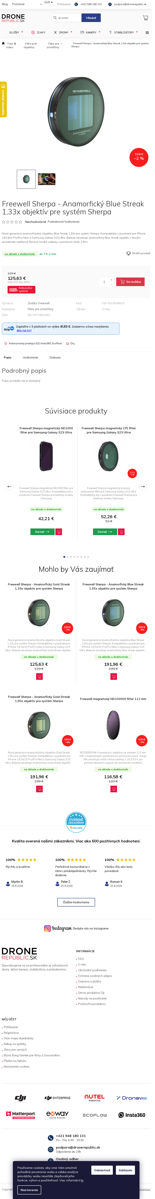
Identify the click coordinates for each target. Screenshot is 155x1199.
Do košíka (133, 282)
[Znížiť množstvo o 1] (111, 284)
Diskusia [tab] (55, 357)
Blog (5, 4)
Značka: (39, 303)
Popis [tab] (7, 357)
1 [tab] (64, 557)
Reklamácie (85, 987)
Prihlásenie (11, 1027)
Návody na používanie (92, 998)
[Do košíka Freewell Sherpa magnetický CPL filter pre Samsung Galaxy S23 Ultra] (121, 531)
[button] (39, 676)
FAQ (81, 959)
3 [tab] (71, 557)
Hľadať (91, 18)
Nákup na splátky (15, 1044)
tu (82, 1180)
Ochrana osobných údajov (95, 976)
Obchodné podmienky (92, 970)
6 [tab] (81, 557)
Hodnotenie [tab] (30, 357)
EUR (47, 2)
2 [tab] (68, 557)
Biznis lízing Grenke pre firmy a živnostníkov (32, 1055)
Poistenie (18, 4)
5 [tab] (78, 557)
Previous (9, 486)
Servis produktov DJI (91, 993)
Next (142, 486)
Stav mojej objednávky (18, 1038)
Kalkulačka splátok (25, 289)
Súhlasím (125, 1170)
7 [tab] (85, 557)
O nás (82, 964)
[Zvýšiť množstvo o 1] (111, 280)
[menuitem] (14, 32)
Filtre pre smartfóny (40, 309)
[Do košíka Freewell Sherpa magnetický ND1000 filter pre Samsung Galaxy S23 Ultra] (58, 531)
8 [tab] (88, 557)
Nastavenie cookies (16, 1066)
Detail (39, 532)
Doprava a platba (89, 981)
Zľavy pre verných (15, 1049)
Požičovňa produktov (92, 1004)
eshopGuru (143, 1189)
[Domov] (3, 45)
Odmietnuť (102, 1170)
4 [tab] (74, 557)
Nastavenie (29, 1190)
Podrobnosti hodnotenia (63, 221)
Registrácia (11, 1033)
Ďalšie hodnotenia (76, 902)
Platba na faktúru (15, 1061)
